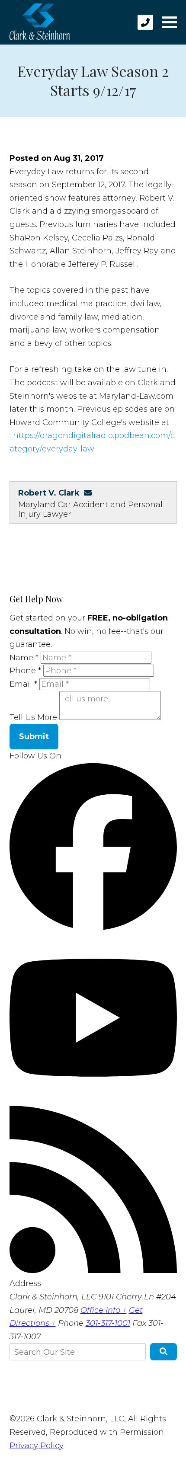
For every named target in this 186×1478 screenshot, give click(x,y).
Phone (25, 670)
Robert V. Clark (49, 493)
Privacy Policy (37, 1445)
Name (24, 657)
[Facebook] (93, 927)
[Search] (163, 1351)
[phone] (145, 22)
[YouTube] (93, 1099)
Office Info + (103, 1310)
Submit (34, 736)
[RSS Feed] (93, 1270)
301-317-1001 (108, 1323)
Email (23, 684)
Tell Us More (33, 717)
